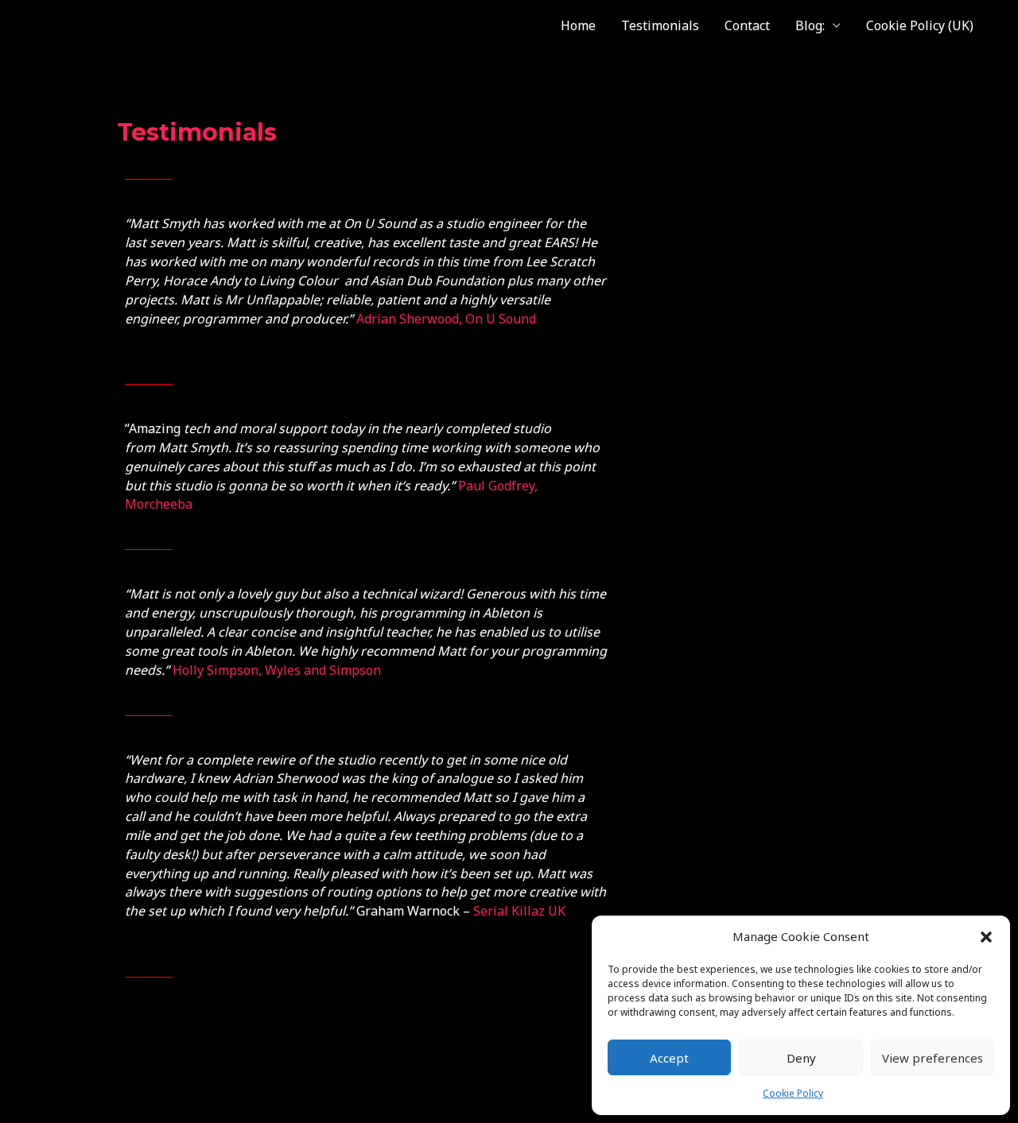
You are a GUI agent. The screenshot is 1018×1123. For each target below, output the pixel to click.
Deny (801, 1058)
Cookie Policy (793, 1093)
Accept (669, 1058)
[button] (986, 937)
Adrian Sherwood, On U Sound (446, 318)
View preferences (932, 1058)
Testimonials (660, 25)
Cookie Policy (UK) (919, 25)
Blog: (810, 25)
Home (578, 25)
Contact (747, 25)
